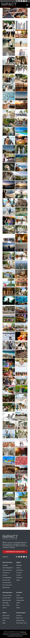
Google (26, 1)
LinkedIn (21, 1)
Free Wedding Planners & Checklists (18, 634)
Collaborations (20, 600)
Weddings (5, 565)
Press (17, 605)
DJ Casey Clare (7, 597)
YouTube (24, 1)
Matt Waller (6, 602)
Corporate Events (7, 570)
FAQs (4, 620)
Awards (18, 602)
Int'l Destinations (7, 582)
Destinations (19, 570)
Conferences (6, 572)
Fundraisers (19, 577)
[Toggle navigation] (27, 5)
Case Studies (19, 597)
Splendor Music (20, 620)
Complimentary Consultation (15, 551)
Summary (18, 615)
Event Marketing (7, 577)
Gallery (18, 607)
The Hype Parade (7, 595)
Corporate (19, 572)
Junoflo (4, 607)
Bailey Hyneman (7, 600)
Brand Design (6, 587)
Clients (18, 595)
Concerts (5, 575)
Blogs (4, 623)
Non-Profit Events (7, 585)
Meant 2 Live (19, 618)
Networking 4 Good (21, 623)
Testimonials (6, 618)
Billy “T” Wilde (6, 605)
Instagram (16, 1)
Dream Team (6, 615)
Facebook (19, 1)
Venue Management (8, 567)
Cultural (18, 567)
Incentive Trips (6, 580)
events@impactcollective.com (15, 635)
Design (18, 580)
